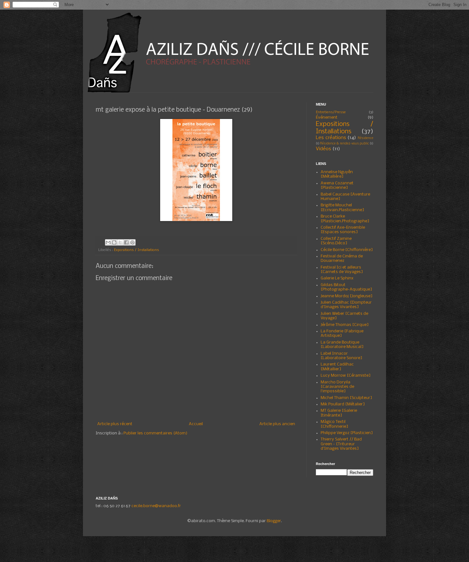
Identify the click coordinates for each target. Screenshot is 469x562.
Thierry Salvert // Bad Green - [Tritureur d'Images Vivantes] (341, 444)
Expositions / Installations (136, 250)
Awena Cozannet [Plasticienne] (337, 185)
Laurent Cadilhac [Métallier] (337, 366)
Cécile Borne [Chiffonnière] (347, 250)
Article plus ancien (277, 424)
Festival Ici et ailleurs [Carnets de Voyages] (342, 269)
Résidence (365, 138)
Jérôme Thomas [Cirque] (345, 325)
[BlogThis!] (114, 242)
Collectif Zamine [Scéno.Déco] (336, 241)
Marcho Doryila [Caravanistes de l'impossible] (337, 387)
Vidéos (323, 149)
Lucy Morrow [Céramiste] (346, 375)
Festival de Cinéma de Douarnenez (342, 258)
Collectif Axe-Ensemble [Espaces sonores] (343, 230)
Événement (327, 117)
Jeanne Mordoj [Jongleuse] (347, 296)
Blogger (274, 521)
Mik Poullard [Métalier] (343, 404)
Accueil (196, 424)
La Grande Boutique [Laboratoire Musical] (342, 344)
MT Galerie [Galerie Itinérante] (339, 413)
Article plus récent (114, 424)
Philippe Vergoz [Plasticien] (347, 433)
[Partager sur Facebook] (126, 242)
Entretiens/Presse (331, 112)
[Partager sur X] (120, 242)
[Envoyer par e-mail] (108, 242)
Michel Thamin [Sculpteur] (346, 398)
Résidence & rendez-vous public (344, 143)
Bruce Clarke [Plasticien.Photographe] (345, 218)
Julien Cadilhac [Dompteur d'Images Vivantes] (346, 304)
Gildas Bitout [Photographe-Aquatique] (346, 287)
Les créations (331, 137)
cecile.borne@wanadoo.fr (156, 506)
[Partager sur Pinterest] (132, 242)
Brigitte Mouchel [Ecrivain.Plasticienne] (342, 207)
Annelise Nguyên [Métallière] (337, 174)
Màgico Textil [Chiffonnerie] (334, 424)
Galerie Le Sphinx (337, 278)
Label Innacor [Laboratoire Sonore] (341, 355)
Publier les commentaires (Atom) (155, 433)
